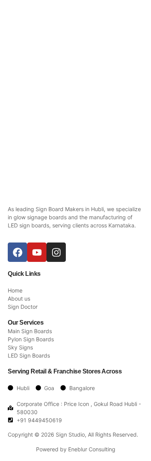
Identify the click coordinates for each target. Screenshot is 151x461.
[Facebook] (17, 252)
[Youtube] (36, 252)
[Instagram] (56, 252)
